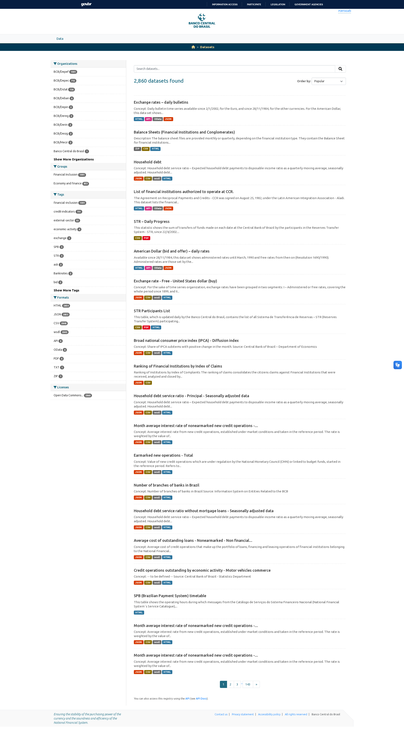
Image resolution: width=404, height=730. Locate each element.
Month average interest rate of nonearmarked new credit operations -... (196, 425)
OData (157, 119)
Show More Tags (66, 290)
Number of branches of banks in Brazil (166, 485)
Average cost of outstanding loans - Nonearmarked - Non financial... (193, 540)
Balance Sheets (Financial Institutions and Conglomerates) (184, 132)
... (242, 683)
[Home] (193, 47)
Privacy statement (243, 714)
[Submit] (340, 69)
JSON (168, 119)
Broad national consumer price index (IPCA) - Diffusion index (186, 340)
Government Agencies (309, 4)
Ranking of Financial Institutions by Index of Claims (178, 366)
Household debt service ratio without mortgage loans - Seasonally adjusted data (204, 511)
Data (59, 38)
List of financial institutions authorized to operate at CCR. (184, 191)
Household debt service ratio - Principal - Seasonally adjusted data (191, 396)
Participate (254, 4)
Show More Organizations (74, 159)
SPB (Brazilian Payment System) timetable (170, 596)
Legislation (278, 4)
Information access (225, 4)
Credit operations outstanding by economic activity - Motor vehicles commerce (202, 570)
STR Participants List (152, 311)
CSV (145, 148)
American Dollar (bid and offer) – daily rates (172, 251)
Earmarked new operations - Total (163, 455)
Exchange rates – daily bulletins (161, 102)
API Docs (201, 698)
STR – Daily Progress (152, 221)
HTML (138, 119)
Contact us (221, 714)
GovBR (86, 4)
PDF (146, 238)
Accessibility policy (269, 714)
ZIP (137, 148)
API (148, 119)
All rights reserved (296, 714)
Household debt (147, 162)
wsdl (157, 178)
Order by (303, 81)
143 (247, 684)
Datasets (207, 47)
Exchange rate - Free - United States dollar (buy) (175, 281)
